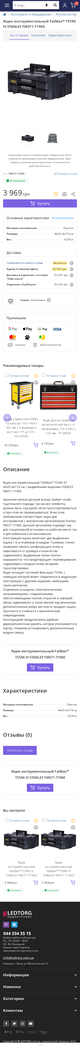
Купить (44, 667)
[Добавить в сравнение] (36, 383)
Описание (38, 35)
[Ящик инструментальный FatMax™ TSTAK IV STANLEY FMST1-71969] (21, 840)
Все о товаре (19, 35)
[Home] (4, 14)
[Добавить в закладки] (36, 376)
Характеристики (59, 35)
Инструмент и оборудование (31, 14)
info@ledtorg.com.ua (18, 958)
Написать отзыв (20, 750)
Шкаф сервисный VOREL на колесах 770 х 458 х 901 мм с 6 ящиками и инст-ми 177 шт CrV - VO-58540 (21, 427)
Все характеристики (62, 217)
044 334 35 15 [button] (17, 933)
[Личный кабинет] (65, 5)
